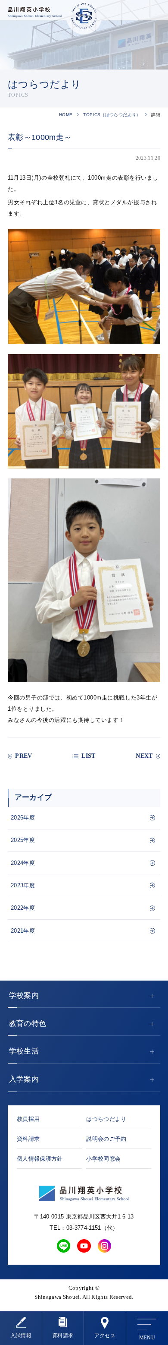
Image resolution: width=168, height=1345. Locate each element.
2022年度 (23, 908)
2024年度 (23, 863)
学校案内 (24, 995)
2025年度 (23, 840)
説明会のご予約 (106, 1139)
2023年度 (23, 885)
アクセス (104, 1335)
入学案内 (24, 1079)
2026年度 (23, 817)
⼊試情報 (20, 1335)
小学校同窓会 (103, 1158)
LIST (88, 756)
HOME (65, 114)
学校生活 (24, 1051)
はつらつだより (106, 1119)
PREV (23, 756)
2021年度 (23, 930)
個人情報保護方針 (40, 1158)
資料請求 (62, 1335)
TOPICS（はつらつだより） (111, 114)
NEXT (144, 756)
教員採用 (28, 1119)
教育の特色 (28, 1023)
